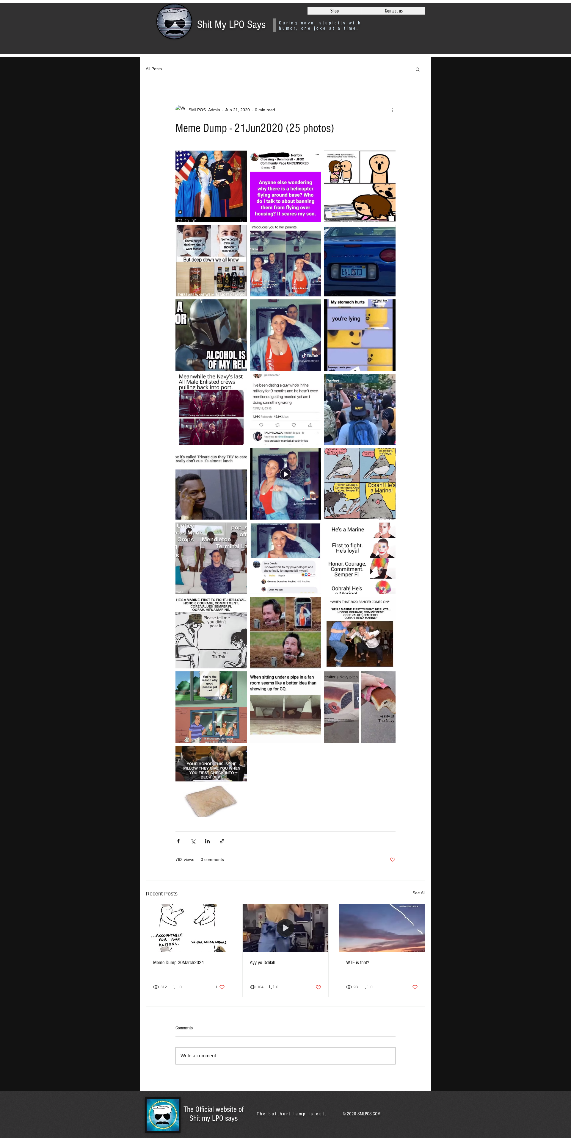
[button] (418, 69)
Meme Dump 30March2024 (178, 962)
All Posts (154, 68)
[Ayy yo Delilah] (286, 928)
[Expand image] (211, 186)
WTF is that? (357, 962)
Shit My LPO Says (231, 24)
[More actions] (392, 109)
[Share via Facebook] (178, 841)
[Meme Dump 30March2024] (189, 928)
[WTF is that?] (382, 928)
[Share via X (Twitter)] (193, 841)
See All (418, 892)
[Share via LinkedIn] (207, 841)
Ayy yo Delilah (262, 962)
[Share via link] (222, 841)
